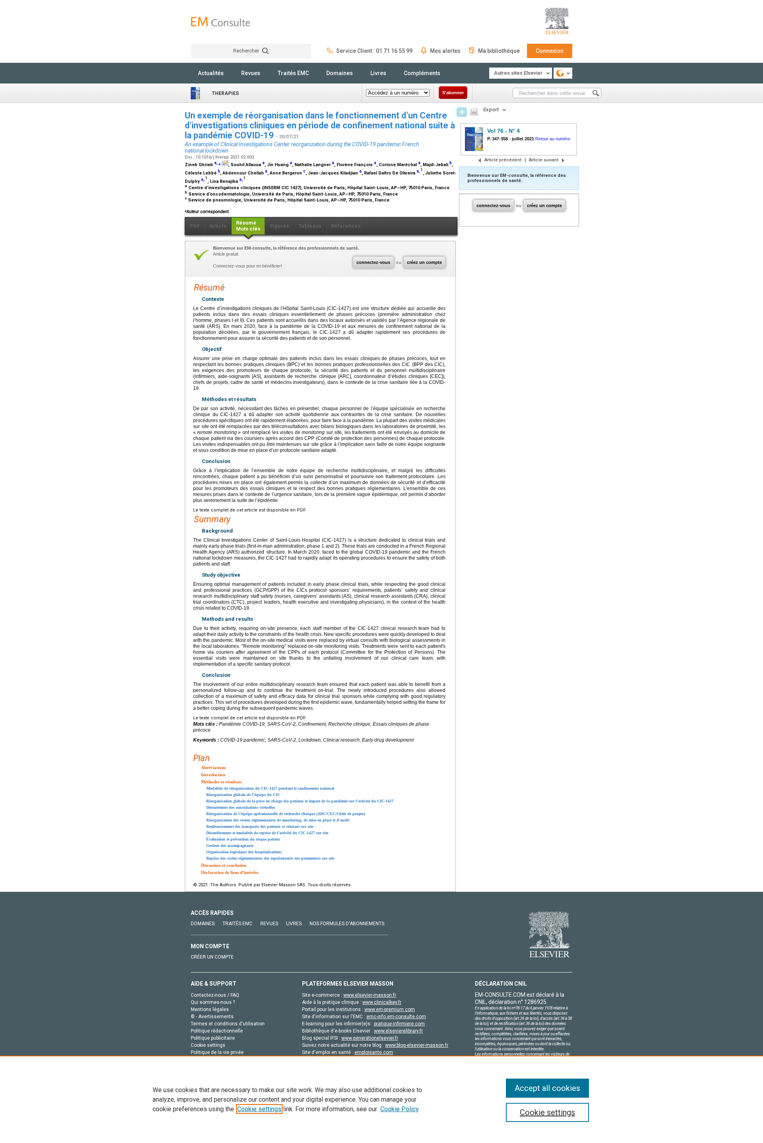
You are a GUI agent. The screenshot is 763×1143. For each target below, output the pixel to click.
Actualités (211, 73)
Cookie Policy (399, 1109)
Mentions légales (210, 1009)
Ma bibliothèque (499, 51)
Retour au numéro (552, 138)
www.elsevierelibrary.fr (398, 1031)
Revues (250, 73)
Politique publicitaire (213, 1038)
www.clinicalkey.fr (381, 1002)
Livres (378, 73)
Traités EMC (293, 73)
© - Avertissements (212, 1016)
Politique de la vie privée (217, 1052)
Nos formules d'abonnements (347, 923)
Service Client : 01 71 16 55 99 (374, 51)
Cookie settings (259, 1109)
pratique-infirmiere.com (399, 1024)
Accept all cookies (547, 1088)
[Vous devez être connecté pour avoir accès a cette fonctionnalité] (462, 112)
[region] (381, 1099)
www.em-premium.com (389, 1009)
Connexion (550, 51)
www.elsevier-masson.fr (369, 995)
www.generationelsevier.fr (369, 1038)
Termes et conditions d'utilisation (228, 1024)
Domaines (339, 73)
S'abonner (453, 92)
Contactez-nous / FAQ (215, 995)
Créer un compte (212, 957)
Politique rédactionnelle (217, 1031)
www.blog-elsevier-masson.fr (416, 1045)
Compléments (422, 73)
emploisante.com (373, 1052)
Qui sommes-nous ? (213, 1002)
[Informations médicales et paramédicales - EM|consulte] (220, 22)
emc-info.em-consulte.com (396, 1016)
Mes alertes (445, 51)
